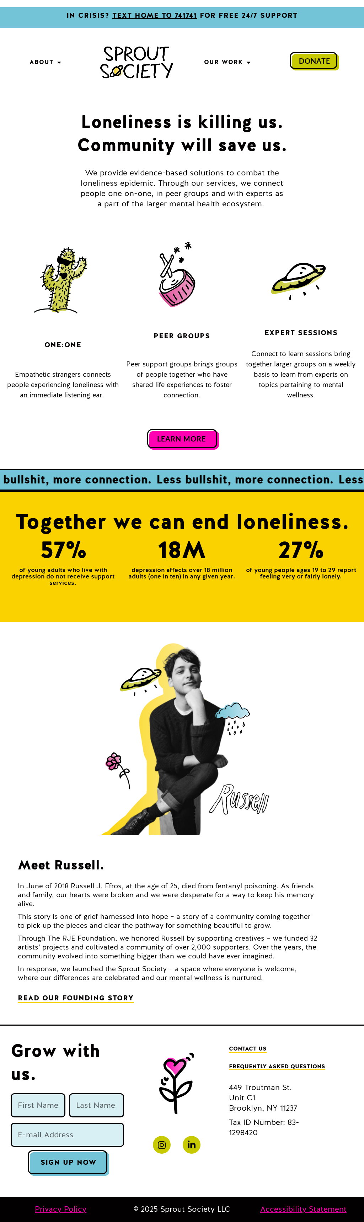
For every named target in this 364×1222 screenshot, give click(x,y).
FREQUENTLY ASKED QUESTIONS (277, 1066)
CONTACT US (248, 1049)
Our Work (223, 62)
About (42, 62)
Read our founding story (76, 998)
